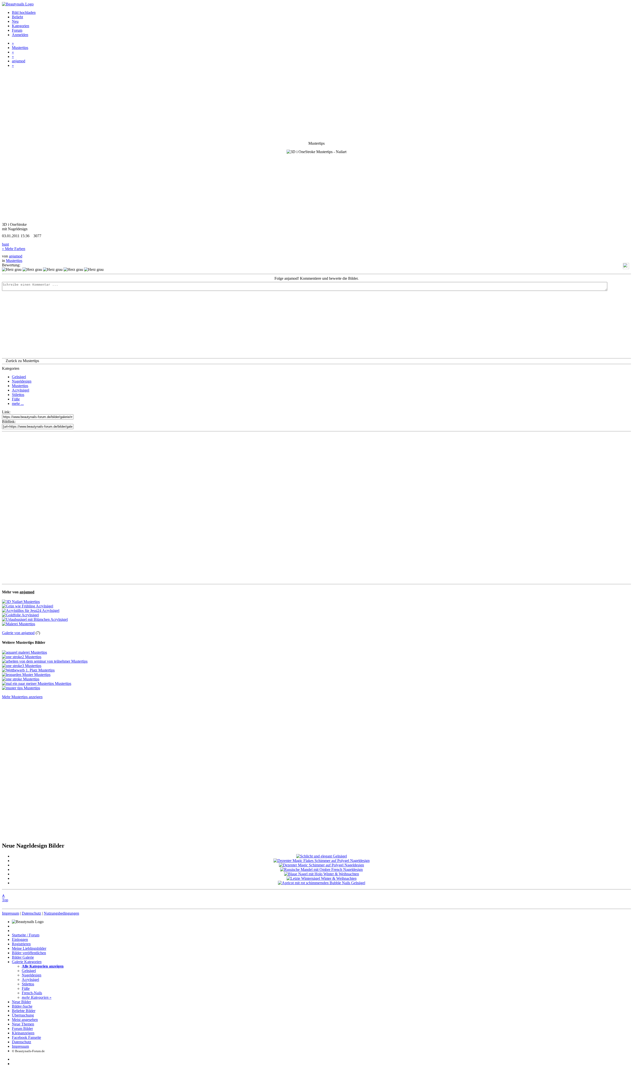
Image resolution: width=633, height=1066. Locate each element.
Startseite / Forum (25, 935)
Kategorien (20, 26)
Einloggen (20, 939)
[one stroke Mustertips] (20, 679)
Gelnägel (19, 377)
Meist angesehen (25, 1020)
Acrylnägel (20, 390)
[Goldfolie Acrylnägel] (20, 615)
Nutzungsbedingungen (61, 913)
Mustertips (20, 48)
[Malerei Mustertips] (18, 624)
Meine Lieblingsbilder (29, 948)
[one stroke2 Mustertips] (21, 657)
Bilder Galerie (23, 957)
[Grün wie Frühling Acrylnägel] (27, 606)
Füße (16, 399)
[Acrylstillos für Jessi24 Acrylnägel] (30, 610)
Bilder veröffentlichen (29, 953)
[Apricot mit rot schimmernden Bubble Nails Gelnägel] (321, 883)
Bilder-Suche (22, 1006)
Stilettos (18, 395)
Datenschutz (31, 913)
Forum (17, 30)
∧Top (5, 897)
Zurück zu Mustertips (22, 361)
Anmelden (20, 35)
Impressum (10, 913)
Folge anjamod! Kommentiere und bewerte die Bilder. (316, 278)
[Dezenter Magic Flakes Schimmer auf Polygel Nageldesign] (321, 860)
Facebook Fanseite (26, 1037)
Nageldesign (21, 381)
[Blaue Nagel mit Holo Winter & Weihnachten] (321, 874)
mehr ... (18, 403)
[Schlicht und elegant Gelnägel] (321, 856)
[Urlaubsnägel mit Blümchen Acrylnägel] (35, 619)
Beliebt (17, 17)
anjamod (18, 61)
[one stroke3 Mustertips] (21, 666)
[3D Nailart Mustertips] (21, 602)
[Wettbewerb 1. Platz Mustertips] (28, 670)
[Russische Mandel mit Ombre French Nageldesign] (321, 869)
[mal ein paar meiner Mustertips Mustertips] (36, 683)
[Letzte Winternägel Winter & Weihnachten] (322, 878)
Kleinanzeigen (23, 1033)
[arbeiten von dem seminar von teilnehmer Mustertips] (45, 661)
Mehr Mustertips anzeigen (22, 697)
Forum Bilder (22, 1028)
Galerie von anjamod (18, 633)
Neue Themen (23, 1024)
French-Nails (32, 993)
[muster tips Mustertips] (21, 688)
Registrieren (21, 944)
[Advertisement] (316, 508)
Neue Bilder (21, 1002)
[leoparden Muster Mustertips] (26, 674)
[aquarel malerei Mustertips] (24, 652)
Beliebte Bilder (23, 1011)
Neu (15, 21)
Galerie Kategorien (27, 962)
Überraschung (23, 1015)
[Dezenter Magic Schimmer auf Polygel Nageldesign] (321, 865)
